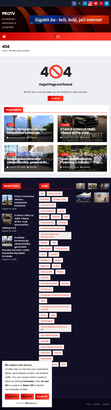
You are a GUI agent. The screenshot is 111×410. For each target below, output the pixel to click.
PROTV (8, 13)
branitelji (45, 199)
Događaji (65, 125)
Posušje (65, 283)
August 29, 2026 (17, 138)
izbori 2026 (46, 249)
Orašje (56, 266)
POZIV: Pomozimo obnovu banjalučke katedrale (26, 131)
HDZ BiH (44, 217)
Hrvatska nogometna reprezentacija (50, 235)
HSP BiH (44, 243)
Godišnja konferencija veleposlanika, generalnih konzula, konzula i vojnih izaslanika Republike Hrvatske (16, 247)
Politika (11, 154)
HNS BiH (56, 217)
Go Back (55, 98)
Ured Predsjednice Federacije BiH (54, 328)
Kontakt (97, 404)
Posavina (45, 278)
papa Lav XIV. (46, 272)
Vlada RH (44, 341)
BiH (42, 193)
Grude (61, 211)
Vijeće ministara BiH (49, 335)
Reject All (27, 396)
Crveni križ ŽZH (47, 205)
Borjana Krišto (54, 193)
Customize (12, 396)
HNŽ (66, 217)
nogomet (45, 266)
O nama (105, 404)
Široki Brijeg (46, 359)
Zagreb (58, 353)
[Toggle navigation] (57, 36)
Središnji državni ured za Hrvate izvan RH (55, 308)
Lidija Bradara (62, 249)
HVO (54, 243)
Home (5, 50)
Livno (43, 254)
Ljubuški (53, 254)
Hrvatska (62, 223)
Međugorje (45, 260)
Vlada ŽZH (45, 353)
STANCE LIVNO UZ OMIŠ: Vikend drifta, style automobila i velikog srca (79, 132)
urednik (33, 138)
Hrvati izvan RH (47, 223)
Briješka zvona (59, 199)
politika (60, 272)
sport (43, 301)
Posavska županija (49, 283)
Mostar (58, 260)
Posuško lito (46, 289)
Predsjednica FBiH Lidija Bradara (55, 295)
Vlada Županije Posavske (51, 347)
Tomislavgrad (47, 321)
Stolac (43, 315)
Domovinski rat (47, 211)
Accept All (42, 396)
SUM (53, 315)
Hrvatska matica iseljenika (52, 228)
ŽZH (63, 364)
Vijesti (10, 125)
